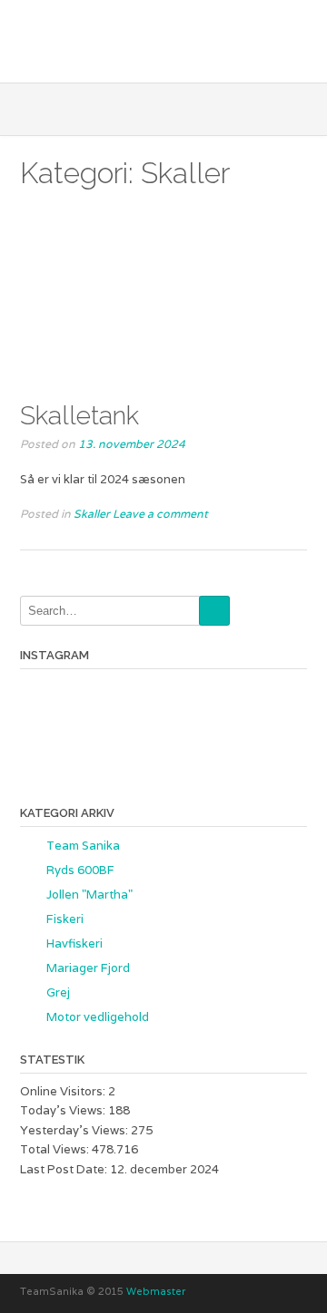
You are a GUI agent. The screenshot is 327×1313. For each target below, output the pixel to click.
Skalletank (79, 416)
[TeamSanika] (163, 39)
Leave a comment (160, 513)
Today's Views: (64, 1110)
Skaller (92, 513)
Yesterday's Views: (75, 1130)
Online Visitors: (64, 1091)
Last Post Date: (65, 1169)
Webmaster (155, 1291)
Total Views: (56, 1149)
